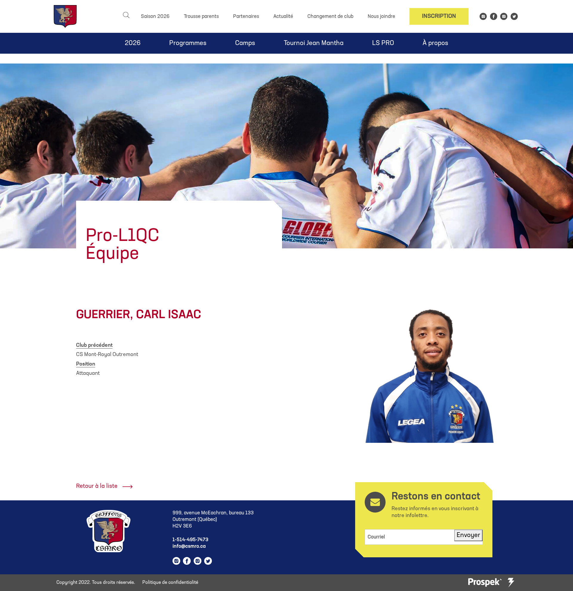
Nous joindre (381, 16)
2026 (133, 43)
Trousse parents (201, 16)
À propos (435, 43)
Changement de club (330, 16)
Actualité (283, 16)
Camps (245, 43)
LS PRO (383, 43)
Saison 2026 (155, 16)
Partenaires (246, 16)
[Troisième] (511, 582)
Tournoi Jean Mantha (314, 43)
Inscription (439, 16)
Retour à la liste (97, 486)
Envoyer (468, 535)
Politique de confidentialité (170, 582)
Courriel (376, 537)
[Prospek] (485, 582)
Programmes (188, 43)
